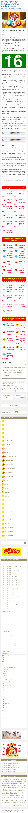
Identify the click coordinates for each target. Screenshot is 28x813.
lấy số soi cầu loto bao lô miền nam (10, 633)
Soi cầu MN (21, 795)
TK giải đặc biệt (9, 500)
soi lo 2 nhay (12, 802)
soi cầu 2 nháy (11, 790)
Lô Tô (3, 710)
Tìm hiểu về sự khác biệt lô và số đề (8, 390)
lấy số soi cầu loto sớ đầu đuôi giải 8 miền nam (12, 643)
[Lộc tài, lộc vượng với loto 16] (14, 20)
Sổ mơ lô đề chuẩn (5, 651)
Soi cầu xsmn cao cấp (6, 631)
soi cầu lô (8, 793)
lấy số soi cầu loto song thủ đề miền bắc (11, 604)
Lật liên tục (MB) (9, 460)
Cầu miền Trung (9, 476)
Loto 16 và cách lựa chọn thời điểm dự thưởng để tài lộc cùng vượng (13, 389)
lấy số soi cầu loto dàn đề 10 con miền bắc (11, 596)
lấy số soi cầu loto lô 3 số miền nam (10, 641)
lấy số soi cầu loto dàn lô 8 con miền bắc (11, 584)
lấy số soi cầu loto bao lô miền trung (10, 612)
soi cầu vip (12, 797)
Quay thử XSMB (9, 527)
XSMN (6, 424)
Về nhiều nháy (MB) (10, 468)
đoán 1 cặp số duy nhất (18, 805)
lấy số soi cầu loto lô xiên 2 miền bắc (10, 598)
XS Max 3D (7, 452)
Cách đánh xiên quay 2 (21, 382)
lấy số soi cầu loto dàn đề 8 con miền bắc (11, 594)
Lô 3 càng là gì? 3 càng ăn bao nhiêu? (9, 386)
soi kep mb (8, 802)
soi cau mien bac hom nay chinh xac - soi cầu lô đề (11, 32)
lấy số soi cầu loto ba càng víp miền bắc (11, 568)
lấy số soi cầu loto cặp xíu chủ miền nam (11, 635)
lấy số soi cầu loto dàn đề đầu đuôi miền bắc (12, 576)
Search (16, 412)
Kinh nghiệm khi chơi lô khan (7, 385)
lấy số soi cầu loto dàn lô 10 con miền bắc (11, 578)
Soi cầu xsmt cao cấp (6, 611)
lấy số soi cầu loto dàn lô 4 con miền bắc (11, 580)
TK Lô (3, 692)
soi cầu (4, 790)
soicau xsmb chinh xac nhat (19, 787)
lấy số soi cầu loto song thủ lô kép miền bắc (12, 606)
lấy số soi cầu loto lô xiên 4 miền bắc (10, 602)
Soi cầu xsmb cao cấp (6, 565)
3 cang (3, 779)
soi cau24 (15, 785)
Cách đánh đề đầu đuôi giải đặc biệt (9, 382)
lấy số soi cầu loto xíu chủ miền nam (10, 649)
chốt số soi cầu (9, 779)
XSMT (6, 428)
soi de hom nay (4, 802)
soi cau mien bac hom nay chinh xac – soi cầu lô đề (11, 3)
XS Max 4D (7, 444)
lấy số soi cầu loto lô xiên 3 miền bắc (10, 600)
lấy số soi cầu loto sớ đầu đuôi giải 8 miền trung (12, 622)
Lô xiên (6, 484)
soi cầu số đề (5, 797)
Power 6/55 (8, 448)
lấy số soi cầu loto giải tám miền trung (10, 618)
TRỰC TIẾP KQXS (5, 655)
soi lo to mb (19, 802)
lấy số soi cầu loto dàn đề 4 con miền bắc (11, 590)
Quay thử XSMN (9, 535)
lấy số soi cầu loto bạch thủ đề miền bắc (11, 570)
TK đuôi (7, 496)
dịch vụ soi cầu (18, 779)
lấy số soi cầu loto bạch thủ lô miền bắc (11, 574)
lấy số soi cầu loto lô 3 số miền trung (10, 620)
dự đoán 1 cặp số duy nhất (12, 781)
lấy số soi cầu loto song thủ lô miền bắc (11, 608)
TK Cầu (3, 678)
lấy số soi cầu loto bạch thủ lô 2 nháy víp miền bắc (13, 566)
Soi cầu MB (16, 793)
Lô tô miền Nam (9, 515)
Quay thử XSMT (9, 531)
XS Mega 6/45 (8, 440)
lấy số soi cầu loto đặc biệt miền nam (10, 637)
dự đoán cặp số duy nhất (9, 783)
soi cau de (21, 785)
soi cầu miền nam (12, 795)
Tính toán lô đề (6, 379)
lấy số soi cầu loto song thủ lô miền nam (11, 647)
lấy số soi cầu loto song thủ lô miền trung (11, 626)
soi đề (6, 805)
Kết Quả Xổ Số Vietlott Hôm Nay (9, 667)
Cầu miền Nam (8, 472)
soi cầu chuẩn (18, 790)
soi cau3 (6, 785)
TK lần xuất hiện (9, 504)
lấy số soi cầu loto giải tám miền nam (10, 639)
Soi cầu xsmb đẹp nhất (6, 587)
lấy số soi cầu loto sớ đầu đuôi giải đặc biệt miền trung (14, 624)
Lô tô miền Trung (9, 519)
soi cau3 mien (10, 785)
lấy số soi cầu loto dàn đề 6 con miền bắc (11, 592)
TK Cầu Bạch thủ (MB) (10, 456)
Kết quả (7, 432)
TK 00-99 (7, 508)
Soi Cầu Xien (18, 797)
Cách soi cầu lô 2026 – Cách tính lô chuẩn (21, 396)
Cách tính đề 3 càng (5, 383)
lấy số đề (18, 783)
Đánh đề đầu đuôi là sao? (14, 383)
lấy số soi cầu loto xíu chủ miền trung (10, 628)
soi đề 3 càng (10, 805)
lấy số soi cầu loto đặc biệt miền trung (10, 616)
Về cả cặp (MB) (9, 464)
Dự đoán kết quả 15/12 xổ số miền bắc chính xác (6, 397)
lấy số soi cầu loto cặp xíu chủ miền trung (11, 614)
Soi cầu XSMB (11, 800)
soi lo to (16, 802)
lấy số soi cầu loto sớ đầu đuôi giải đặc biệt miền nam (13, 645)
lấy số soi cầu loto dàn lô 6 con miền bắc (11, 582)
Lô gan (6, 480)
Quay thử (7, 523)
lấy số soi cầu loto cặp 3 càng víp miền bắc (11, 588)
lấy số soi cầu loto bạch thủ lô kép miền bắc (12, 572)
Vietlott (7, 436)
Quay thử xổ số (6, 719)
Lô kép (6, 488)
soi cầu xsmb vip (22, 800)
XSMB (6, 421)
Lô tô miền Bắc (8, 512)
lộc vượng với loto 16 (20, 386)
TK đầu (7, 492)
